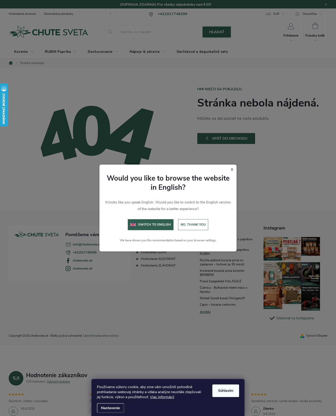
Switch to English (154, 224)
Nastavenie (110, 408)
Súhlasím (225, 390)
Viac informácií (162, 397)
